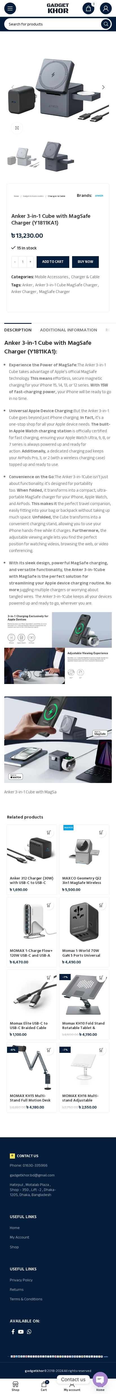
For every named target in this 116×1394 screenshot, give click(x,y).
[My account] (106, 8)
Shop (14, 1247)
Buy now (85, 261)
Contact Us (27, 1156)
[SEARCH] (106, 24)
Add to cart (53, 261)
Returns (16, 1289)
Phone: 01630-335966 (29, 1165)
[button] (49, 833)
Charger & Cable (56, 196)
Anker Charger (23, 292)
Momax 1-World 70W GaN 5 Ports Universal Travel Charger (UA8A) (82, 955)
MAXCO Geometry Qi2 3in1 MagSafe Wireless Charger (81, 882)
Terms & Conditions (26, 1299)
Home (16, 196)
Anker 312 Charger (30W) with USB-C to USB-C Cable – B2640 (31, 882)
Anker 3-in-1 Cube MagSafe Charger (66, 285)
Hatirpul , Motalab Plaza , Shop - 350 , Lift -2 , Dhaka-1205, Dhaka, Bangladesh (33, 1190)
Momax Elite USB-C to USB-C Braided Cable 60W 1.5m (29, 1028)
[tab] (18, 329)
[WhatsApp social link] (29, 1331)
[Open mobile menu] (10, 8)
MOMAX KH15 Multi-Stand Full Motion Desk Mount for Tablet (30, 1100)
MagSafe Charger (54, 292)
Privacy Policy (21, 1280)
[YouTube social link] (20, 1331)
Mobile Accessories (51, 277)
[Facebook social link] (13, 1331)
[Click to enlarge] (17, 128)
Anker (27, 285)
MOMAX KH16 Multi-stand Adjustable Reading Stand (80, 1100)
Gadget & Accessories (33, 196)
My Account (19, 1237)
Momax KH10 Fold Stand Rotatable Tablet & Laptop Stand (83, 1028)
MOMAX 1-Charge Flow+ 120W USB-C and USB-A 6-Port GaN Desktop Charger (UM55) (31, 958)
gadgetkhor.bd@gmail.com (32, 1175)
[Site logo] (58, 8)
